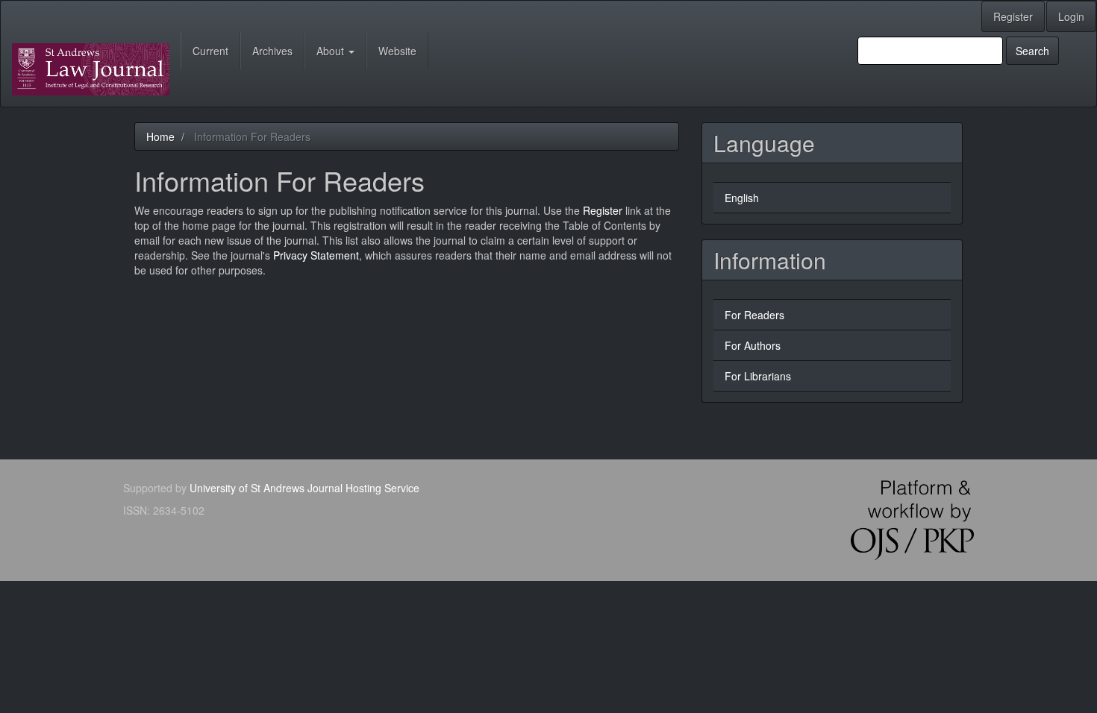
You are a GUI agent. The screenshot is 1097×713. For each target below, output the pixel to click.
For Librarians (758, 375)
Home (160, 136)
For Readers (754, 314)
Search (1032, 50)
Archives (272, 50)
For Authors (753, 345)
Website (397, 50)
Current (210, 50)
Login (1071, 16)
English (742, 197)
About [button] (331, 50)
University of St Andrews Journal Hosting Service (304, 487)
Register (1013, 16)
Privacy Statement (316, 255)
